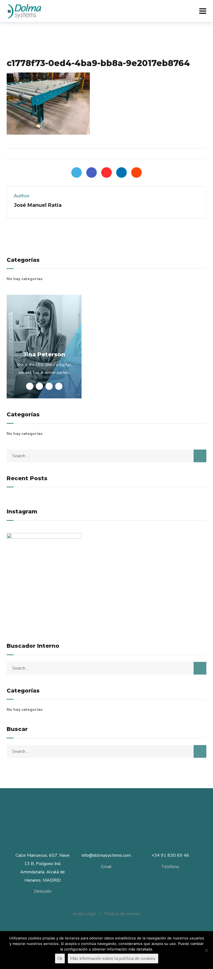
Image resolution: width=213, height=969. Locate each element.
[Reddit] (136, 172)
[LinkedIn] (121, 172)
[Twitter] (76, 172)
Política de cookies (122, 914)
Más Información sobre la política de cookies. (113, 958)
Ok (60, 958)
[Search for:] (106, 456)
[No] (206, 950)
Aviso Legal (84, 914)
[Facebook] (91, 172)
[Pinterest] (106, 172)
